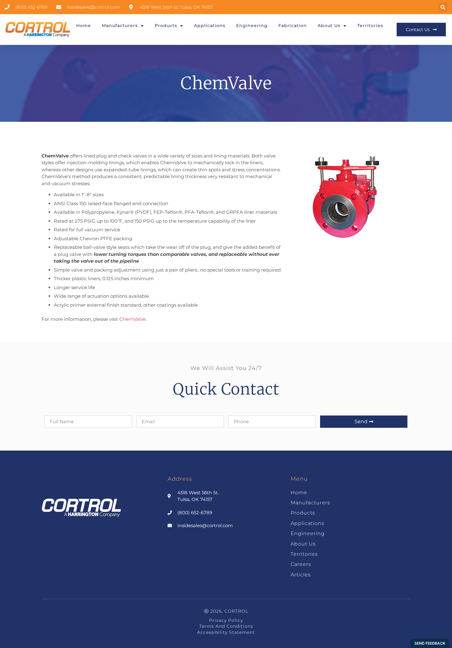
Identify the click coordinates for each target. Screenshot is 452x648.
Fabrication (292, 25)
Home (83, 25)
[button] (442, 7)
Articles (301, 575)
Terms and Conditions (226, 626)
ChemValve (132, 319)
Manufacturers (120, 25)
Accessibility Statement (226, 632)
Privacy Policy (226, 620)
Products (166, 25)
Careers (301, 564)
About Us (329, 25)
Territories (370, 25)
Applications (209, 25)
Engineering (252, 25)
